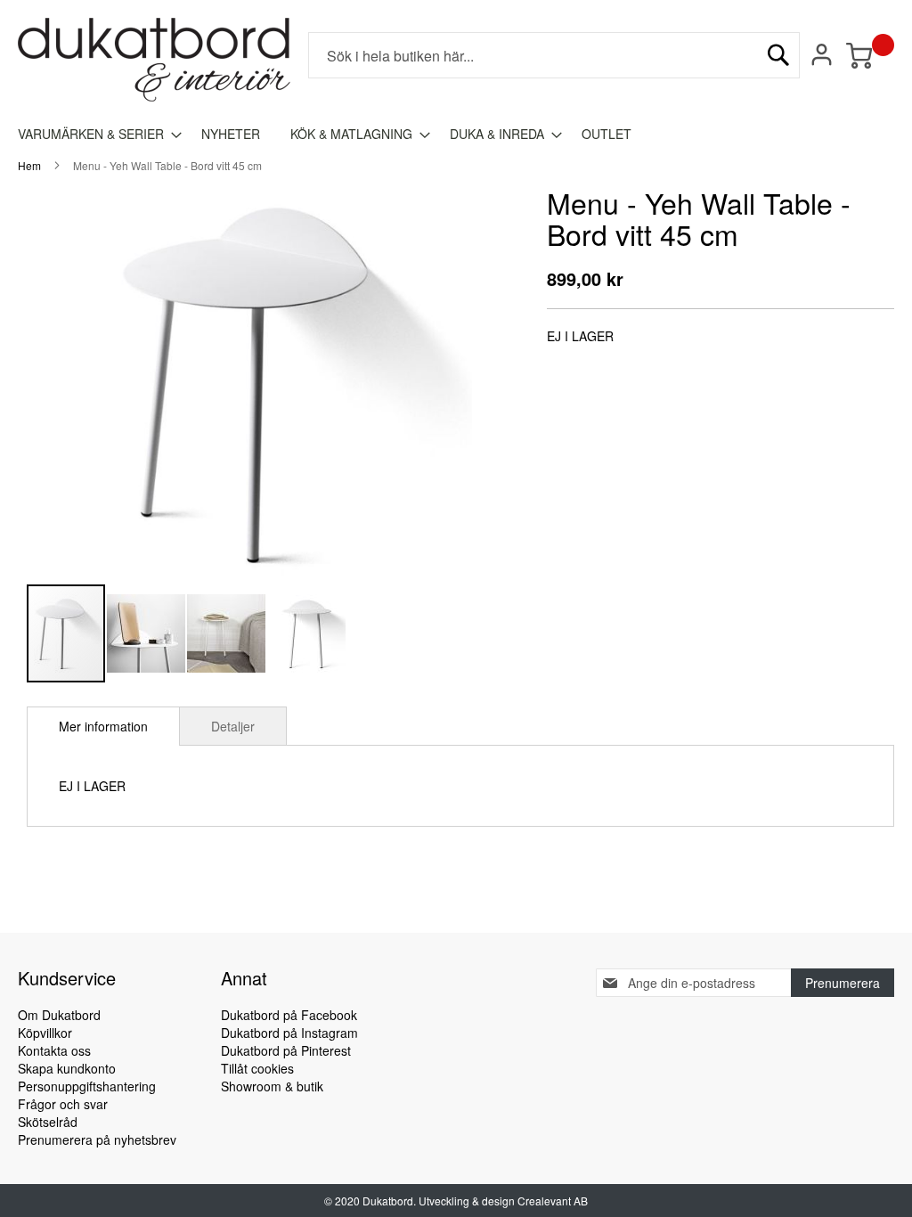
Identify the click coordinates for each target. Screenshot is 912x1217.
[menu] (456, 134)
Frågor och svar (63, 1104)
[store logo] (154, 60)
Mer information (103, 726)
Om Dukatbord (59, 1015)
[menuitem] (94, 134)
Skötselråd (47, 1122)
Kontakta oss (54, 1050)
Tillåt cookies (257, 1068)
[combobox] (554, 55)
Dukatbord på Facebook (289, 1015)
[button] (147, 633)
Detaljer (233, 726)
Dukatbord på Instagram (289, 1032)
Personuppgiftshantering (87, 1086)
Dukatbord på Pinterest (286, 1050)
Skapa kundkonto (67, 1068)
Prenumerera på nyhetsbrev (97, 1139)
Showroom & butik (272, 1086)
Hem (29, 165)
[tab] (103, 726)
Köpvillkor (45, 1032)
